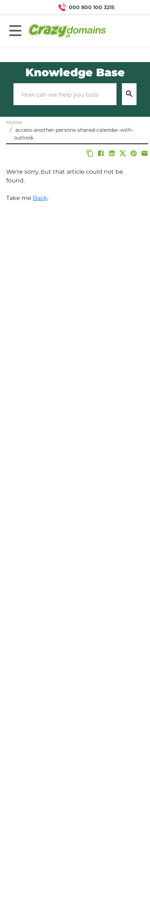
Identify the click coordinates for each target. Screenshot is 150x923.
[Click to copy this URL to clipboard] (90, 153)
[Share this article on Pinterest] (133, 153)
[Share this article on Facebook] (100, 153)
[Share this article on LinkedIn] (111, 153)
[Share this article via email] (144, 153)
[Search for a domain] (130, 7)
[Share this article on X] (122, 153)
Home (14, 122)
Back (40, 198)
